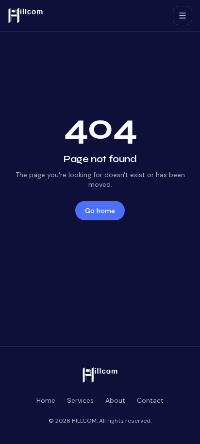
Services (80, 400)
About (115, 400)
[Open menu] (182, 15)
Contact (150, 400)
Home (45, 400)
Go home (100, 210)
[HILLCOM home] (86, 15)
